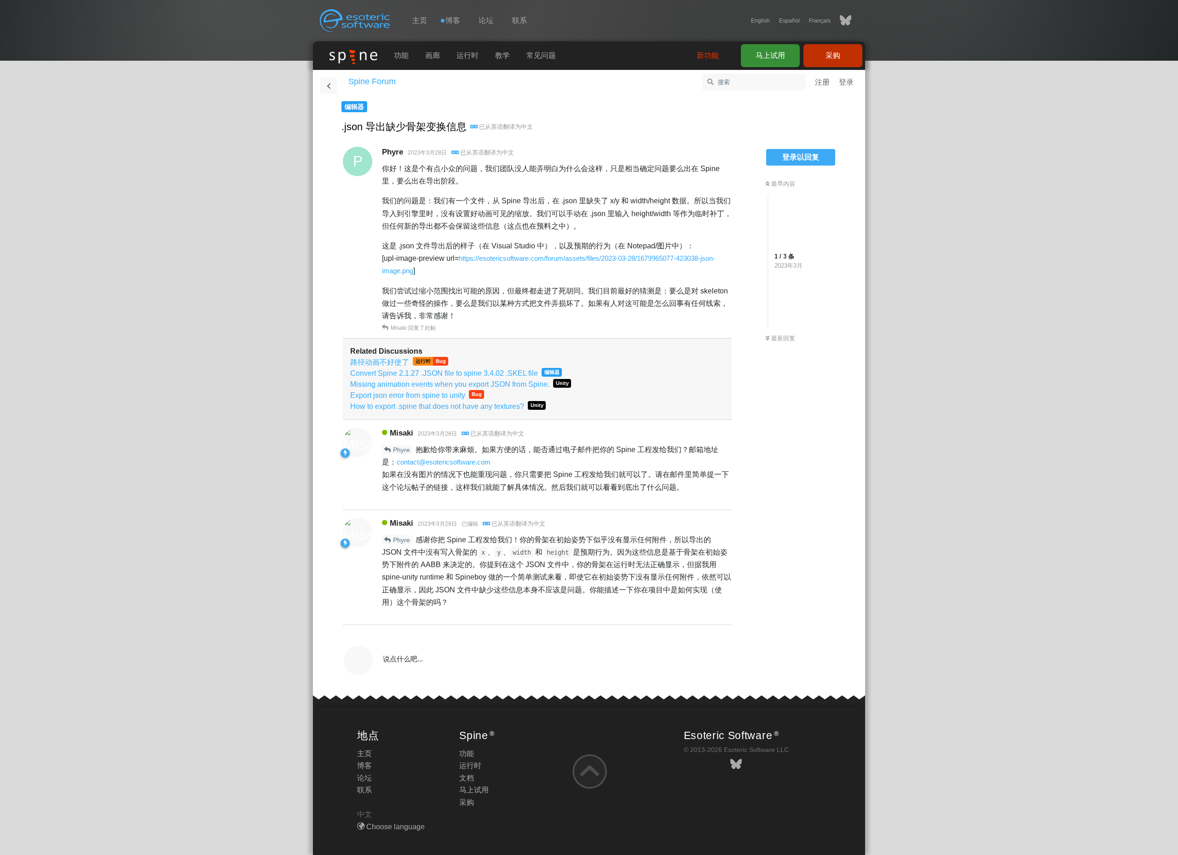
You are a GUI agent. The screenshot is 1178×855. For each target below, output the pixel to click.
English (760, 20)
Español (789, 20)
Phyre (401, 449)
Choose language (394, 827)
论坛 (486, 20)
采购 (833, 55)
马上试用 (770, 55)
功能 (401, 55)
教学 (502, 55)
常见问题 (541, 55)
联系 (519, 20)
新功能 (708, 55)
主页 (419, 20)
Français (820, 20)
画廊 (432, 55)
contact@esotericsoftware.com (444, 462)
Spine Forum (372, 81)
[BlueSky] (841, 20)
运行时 (467, 55)
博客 (364, 765)
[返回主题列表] (328, 85)
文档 (466, 778)
